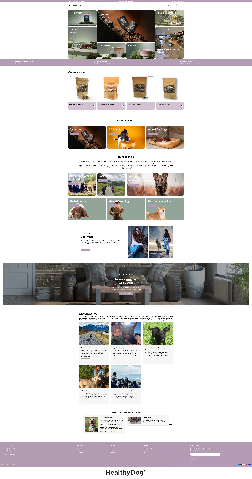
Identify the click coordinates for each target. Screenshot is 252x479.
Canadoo (78, 448)
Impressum (112, 452)
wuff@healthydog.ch (10, 454)
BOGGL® (79, 450)
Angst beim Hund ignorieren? (121, 348)
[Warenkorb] (181, 5)
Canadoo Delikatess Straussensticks (106, 104)
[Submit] (94, 106)
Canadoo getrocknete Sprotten (163, 104)
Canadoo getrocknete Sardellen (134, 104)
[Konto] (178, 5)
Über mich (78, 1)
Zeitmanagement (85, 390)
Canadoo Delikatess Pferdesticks (76, 104)
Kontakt (82, 1)
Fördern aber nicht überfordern (89, 348)
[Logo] (76, 5)
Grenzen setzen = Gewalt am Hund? (122, 390)
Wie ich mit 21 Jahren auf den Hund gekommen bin (158, 348)
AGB (111, 448)
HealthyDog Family (71, 1)
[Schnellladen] (70, 77)
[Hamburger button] (70, 5)
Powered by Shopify (12, 464)
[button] (182, 112)
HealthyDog (6, 464)
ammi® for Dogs (80, 452)
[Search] (149, 5)
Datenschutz (113, 450)
